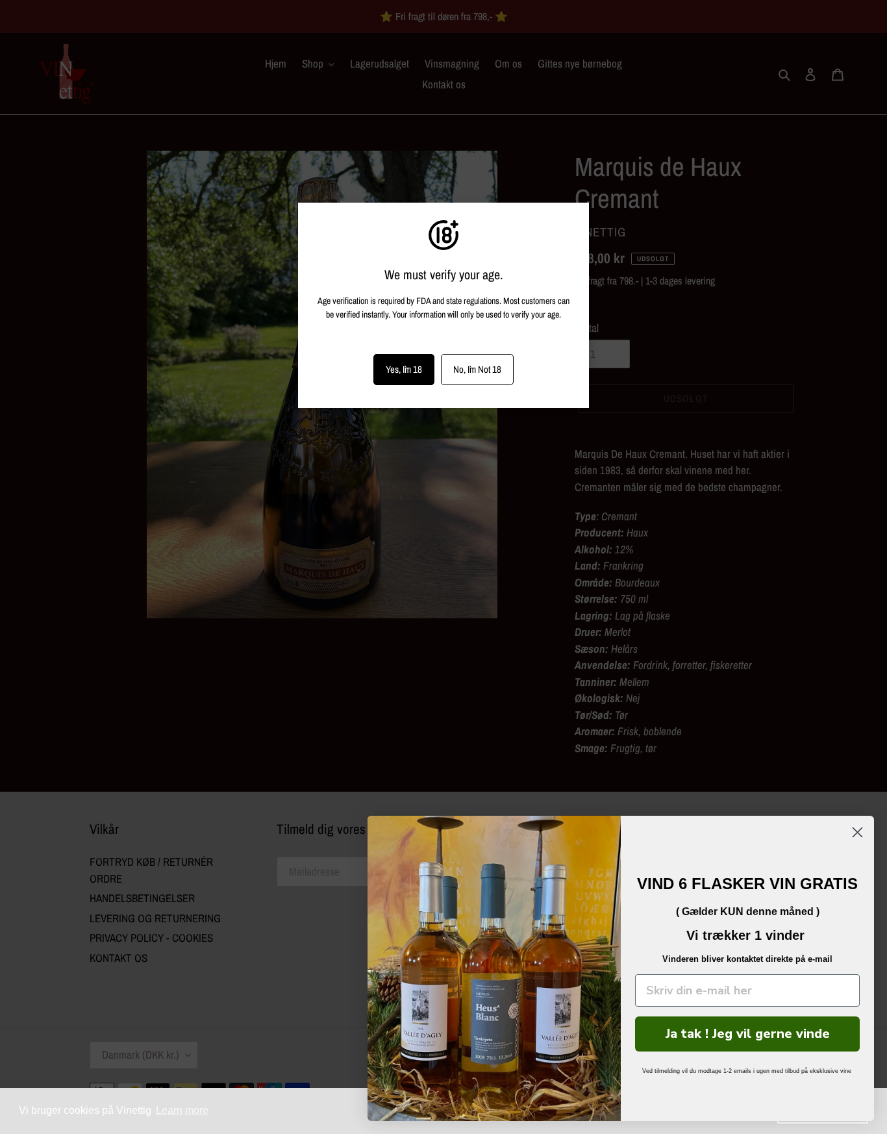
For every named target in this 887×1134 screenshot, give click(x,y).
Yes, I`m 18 (404, 369)
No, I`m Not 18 (477, 369)
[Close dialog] (857, 832)
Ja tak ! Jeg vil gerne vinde (748, 1033)
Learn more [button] (182, 1110)
